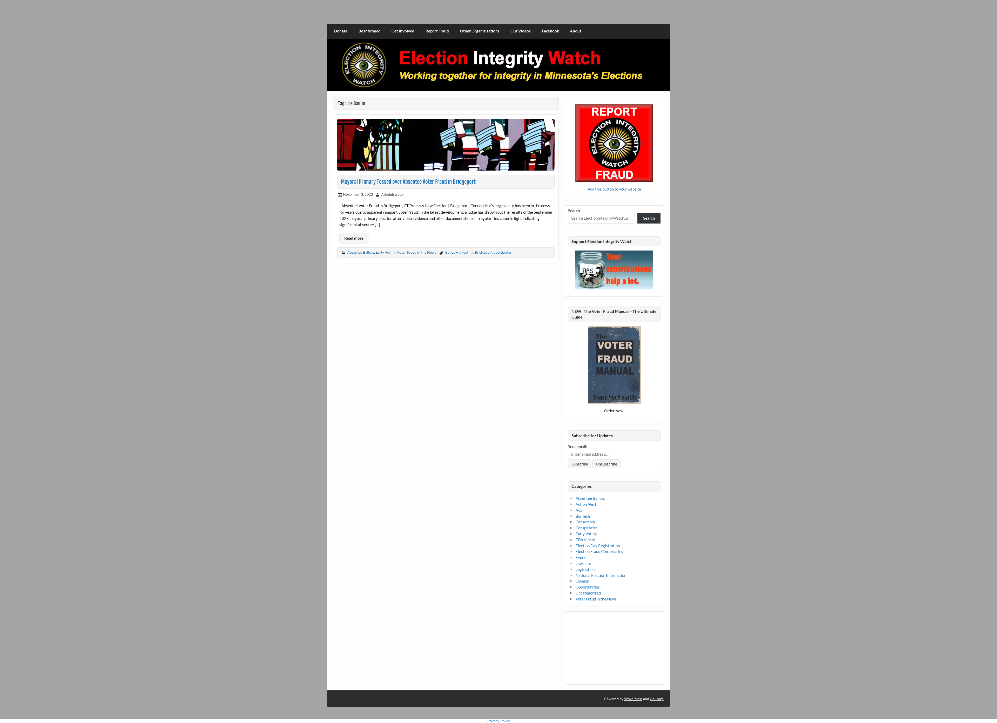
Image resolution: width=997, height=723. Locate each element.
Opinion (582, 581)
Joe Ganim (502, 252)
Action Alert (586, 504)
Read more (353, 238)
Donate (340, 31)
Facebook (550, 31)
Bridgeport (484, 252)
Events (582, 557)
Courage (657, 699)
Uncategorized (588, 593)
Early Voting (385, 252)
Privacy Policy (498, 721)
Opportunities (588, 587)
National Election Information (601, 575)
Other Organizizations (480, 31)
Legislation (585, 569)
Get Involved (403, 31)
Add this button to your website (614, 189)
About (575, 31)
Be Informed (370, 31)
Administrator (392, 194)
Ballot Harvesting (459, 252)
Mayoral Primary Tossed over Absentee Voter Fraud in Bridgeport (408, 181)
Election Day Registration (598, 545)
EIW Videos (586, 539)
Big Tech (583, 516)
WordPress (633, 699)
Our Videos (520, 31)
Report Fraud (437, 31)
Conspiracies (587, 527)
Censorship (585, 521)
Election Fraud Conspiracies (599, 551)
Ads (579, 510)
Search (574, 210)
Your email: (577, 446)
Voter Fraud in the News (416, 252)
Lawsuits (583, 563)
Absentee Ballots (360, 252)
